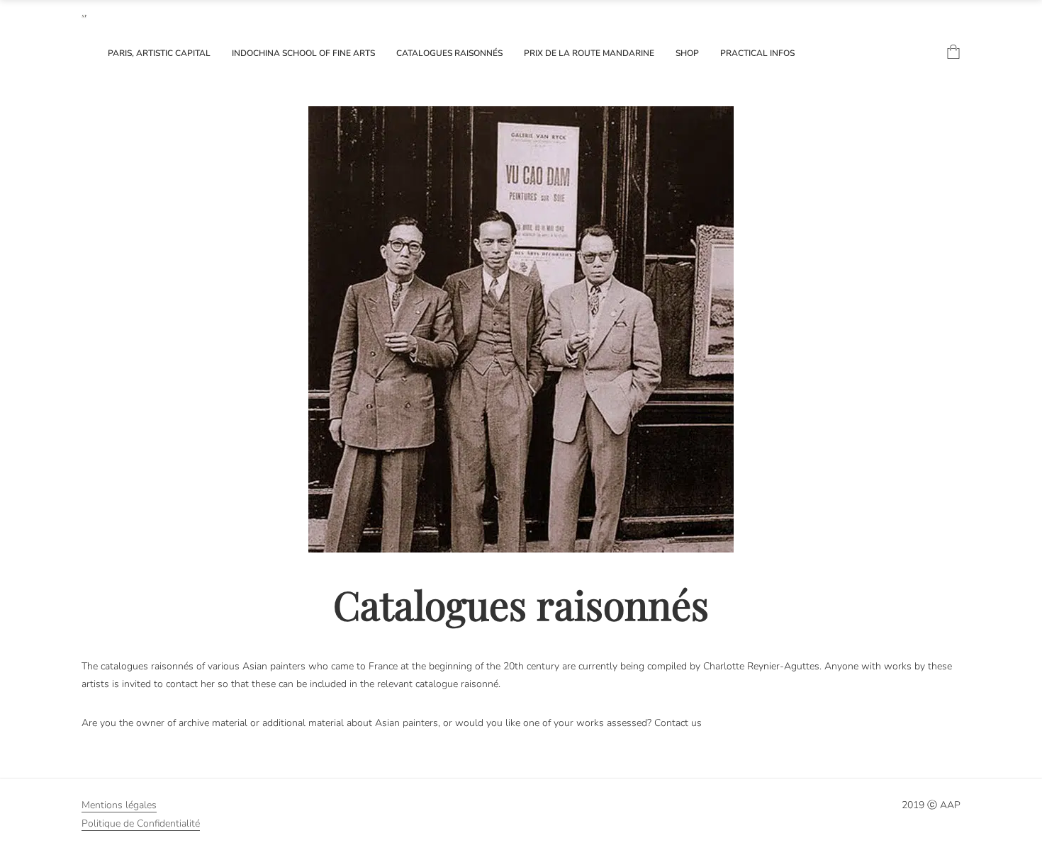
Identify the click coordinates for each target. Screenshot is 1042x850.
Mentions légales (119, 805)
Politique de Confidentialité (141, 823)
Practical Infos (757, 53)
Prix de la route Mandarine (589, 53)
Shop (687, 53)
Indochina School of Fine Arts (303, 53)
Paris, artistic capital (159, 53)
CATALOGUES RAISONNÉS (449, 53)
